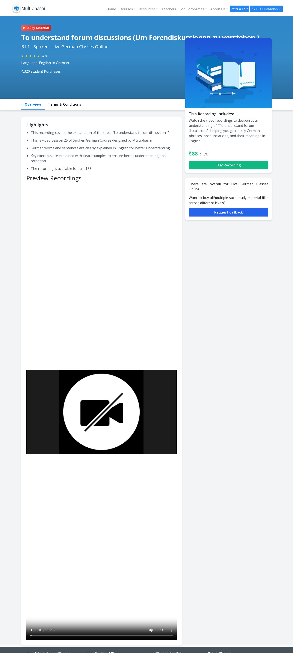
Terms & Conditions (64, 104)
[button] (127, 9)
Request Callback (228, 212)
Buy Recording (229, 165)
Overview (33, 104)
